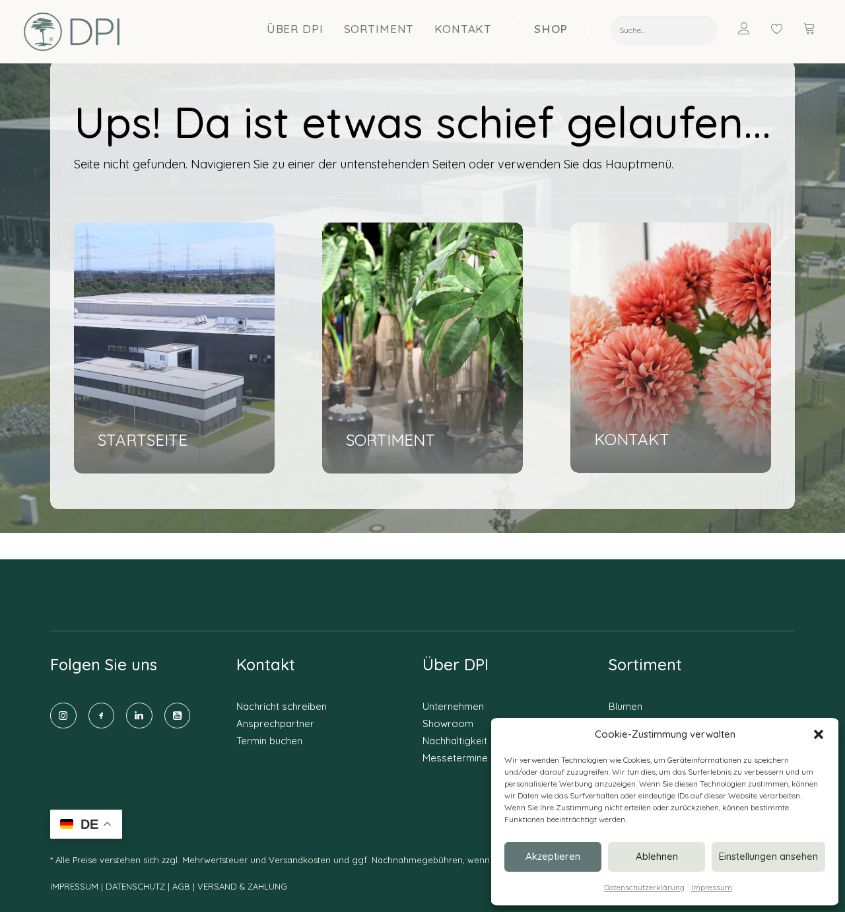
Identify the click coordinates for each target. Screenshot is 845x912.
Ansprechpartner (275, 723)
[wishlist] (782, 28)
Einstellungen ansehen (768, 856)
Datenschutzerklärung (644, 887)
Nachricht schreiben (281, 706)
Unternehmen (453, 706)
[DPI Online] (72, 32)
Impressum (711, 887)
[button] (818, 734)
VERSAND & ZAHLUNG (242, 886)
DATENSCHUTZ (137, 886)
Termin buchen (269, 740)
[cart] (811, 28)
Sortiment (379, 29)
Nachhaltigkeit (454, 740)
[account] (752, 28)
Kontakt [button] (463, 29)
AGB (181, 886)
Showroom (447, 723)
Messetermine (455, 758)
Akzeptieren (552, 856)
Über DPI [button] (295, 29)
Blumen (625, 706)
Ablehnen (657, 856)
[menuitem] (295, 28)
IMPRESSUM (74, 886)
